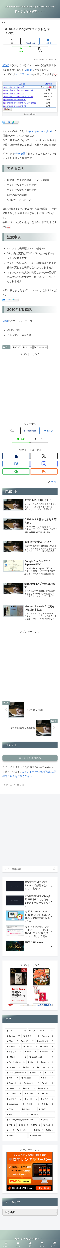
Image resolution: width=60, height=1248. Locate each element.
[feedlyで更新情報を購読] (16, 471)
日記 (8, 347)
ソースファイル (23, 74)
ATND (5, 65)
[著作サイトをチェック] (16, 456)
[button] (39, 49)
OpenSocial (42, 347)
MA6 (5, 321)
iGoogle (28, 347)
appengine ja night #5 (40, 131)
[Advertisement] (30, 387)
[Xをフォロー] (44, 456)
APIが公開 (19, 153)
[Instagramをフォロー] (44, 464)
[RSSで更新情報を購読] (44, 471)
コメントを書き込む (30, 758)
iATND (28, 69)
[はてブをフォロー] (16, 464)
